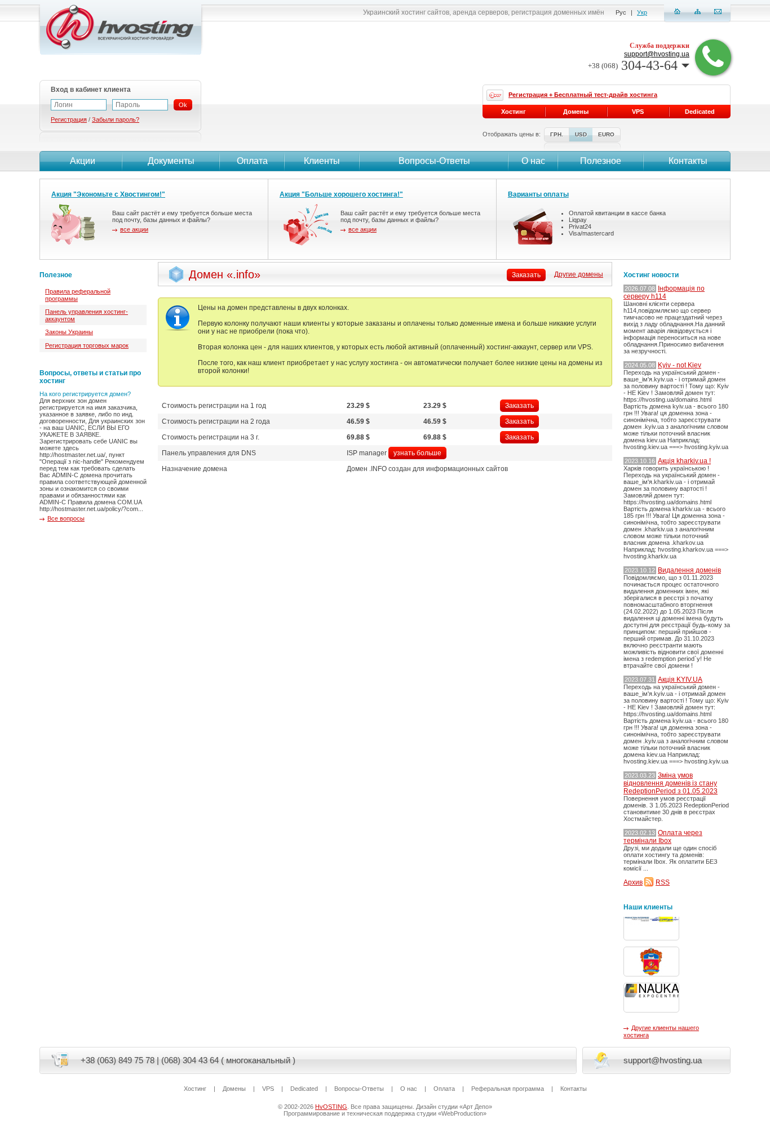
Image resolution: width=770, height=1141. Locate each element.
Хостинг (513, 111)
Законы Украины (69, 331)
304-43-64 (633, 65)
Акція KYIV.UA (680, 679)
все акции (134, 229)
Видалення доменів (689, 570)
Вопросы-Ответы (434, 161)
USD (581, 134)
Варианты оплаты (538, 194)
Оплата (252, 161)
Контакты (688, 161)
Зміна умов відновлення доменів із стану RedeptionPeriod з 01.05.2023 (670, 783)
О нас (533, 161)
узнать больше (417, 453)
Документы (171, 161)
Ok (183, 104)
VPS (638, 111)
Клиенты (322, 161)
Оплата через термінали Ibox (662, 837)
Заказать (519, 406)
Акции (82, 161)
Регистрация (69, 119)
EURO (606, 134)
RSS (663, 882)
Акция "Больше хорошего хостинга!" (341, 194)
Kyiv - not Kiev (679, 365)
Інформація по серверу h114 (664, 292)
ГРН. (556, 134)
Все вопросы (66, 518)
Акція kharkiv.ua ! (684, 461)
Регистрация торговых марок (87, 345)
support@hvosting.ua (656, 54)
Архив (633, 882)
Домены (575, 111)
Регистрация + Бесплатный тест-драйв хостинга (582, 94)
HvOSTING (331, 1106)
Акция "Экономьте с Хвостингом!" (108, 194)
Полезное (600, 161)
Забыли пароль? (115, 119)
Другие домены (578, 274)
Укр (642, 12)
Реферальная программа (507, 1088)
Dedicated (700, 111)
